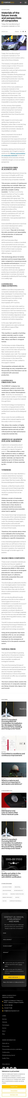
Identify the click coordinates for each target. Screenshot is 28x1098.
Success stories (5, 9)
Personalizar (14, 1090)
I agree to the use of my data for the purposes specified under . (14, 964)
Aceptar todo (14, 1086)
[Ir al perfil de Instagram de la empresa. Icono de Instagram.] (7, 1068)
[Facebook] (23, 31)
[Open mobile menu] (26, 2)
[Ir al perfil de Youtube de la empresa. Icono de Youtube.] (11, 1068)
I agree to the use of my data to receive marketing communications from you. (14, 971)
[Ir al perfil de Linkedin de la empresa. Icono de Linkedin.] (3, 1068)
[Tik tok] (14, 1068)
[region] (14, 1083)
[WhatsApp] (25, 31)
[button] (14, 982)
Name (4, 933)
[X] (21, 31)
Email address (7, 939)
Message (5, 952)
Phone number (7, 946)
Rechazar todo (14, 1094)
